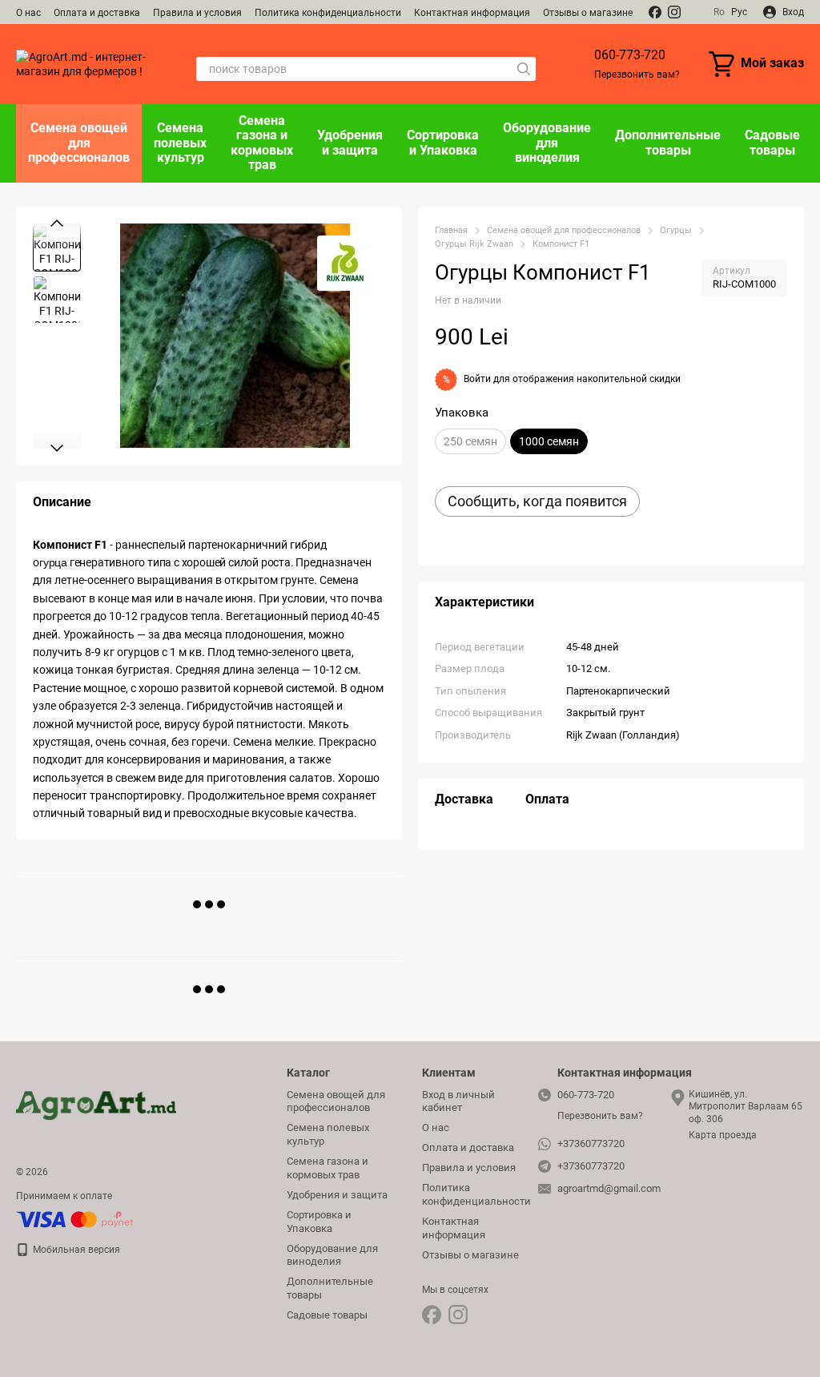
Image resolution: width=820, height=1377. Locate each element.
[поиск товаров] (524, 69)
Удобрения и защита (350, 142)
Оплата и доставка (97, 12)
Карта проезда (723, 1135)
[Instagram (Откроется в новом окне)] (674, 12)
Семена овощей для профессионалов (79, 142)
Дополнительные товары (668, 142)
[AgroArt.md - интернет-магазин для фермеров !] (96, 1105)
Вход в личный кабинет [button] (458, 1101)
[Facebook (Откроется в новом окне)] (655, 12)
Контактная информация (472, 12)
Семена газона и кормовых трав (262, 142)
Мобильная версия (75, 1249)
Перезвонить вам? (637, 74)
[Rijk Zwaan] (345, 263)
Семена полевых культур (180, 142)
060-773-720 (629, 54)
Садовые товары (772, 142)
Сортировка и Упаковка (443, 142)
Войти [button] (477, 379)
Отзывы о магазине (588, 12)
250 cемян (470, 441)
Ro (719, 12)
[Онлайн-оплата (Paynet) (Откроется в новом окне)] (75, 1219)
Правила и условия (197, 12)
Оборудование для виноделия (547, 142)
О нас (28, 12)
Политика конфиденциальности (328, 12)
